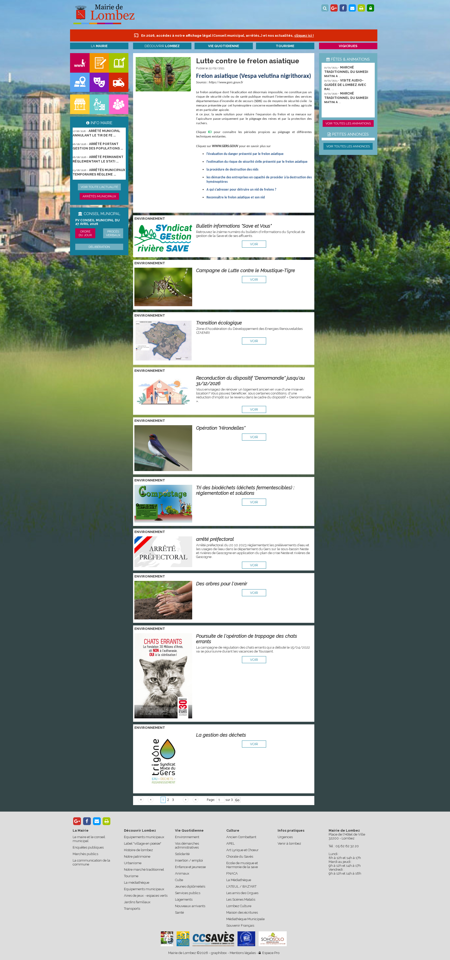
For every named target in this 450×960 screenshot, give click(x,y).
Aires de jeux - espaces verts (145, 896)
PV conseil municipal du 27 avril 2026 (97, 222)
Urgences (285, 837)
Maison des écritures (242, 912)
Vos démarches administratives (187, 845)
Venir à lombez (289, 843)
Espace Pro (270, 953)
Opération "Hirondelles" (220, 428)
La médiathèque (136, 882)
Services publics (187, 893)
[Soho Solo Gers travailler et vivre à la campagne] (273, 938)
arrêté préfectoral (215, 539)
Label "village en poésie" (142, 843)
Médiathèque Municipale (245, 919)
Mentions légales (243, 953)
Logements (183, 899)
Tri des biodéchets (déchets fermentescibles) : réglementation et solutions (245, 490)
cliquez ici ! (304, 35)
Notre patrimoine (137, 856)
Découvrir (162, 46)
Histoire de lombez (138, 850)
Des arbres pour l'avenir (221, 583)
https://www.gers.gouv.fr (226, 82)
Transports (132, 909)
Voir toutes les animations (348, 123)
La (99, 46)
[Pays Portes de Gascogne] (183, 938)
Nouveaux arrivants (190, 906)
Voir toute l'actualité (99, 187)
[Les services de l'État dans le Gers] (246, 938)
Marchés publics (85, 854)
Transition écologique (219, 322)
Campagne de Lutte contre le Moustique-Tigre (245, 270)
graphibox (219, 953)
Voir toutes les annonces (348, 146)
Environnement (187, 837)
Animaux (182, 873)
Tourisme (131, 876)
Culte (179, 880)
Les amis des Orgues (242, 893)
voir (254, 244)
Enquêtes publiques (88, 847)
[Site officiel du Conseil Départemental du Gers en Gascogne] (167, 945)
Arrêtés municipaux (99, 196)
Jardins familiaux (137, 902)
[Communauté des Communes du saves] (213, 938)
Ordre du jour (85, 233)
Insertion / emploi (189, 860)
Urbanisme (132, 863)
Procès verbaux (113, 233)
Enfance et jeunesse (190, 867)
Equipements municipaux (144, 837)
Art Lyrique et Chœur (242, 850)
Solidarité (182, 854)
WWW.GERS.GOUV (225, 146)
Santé (179, 912)
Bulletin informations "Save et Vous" (234, 226)
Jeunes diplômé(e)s (190, 886)
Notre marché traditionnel (144, 869)
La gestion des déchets (221, 735)
